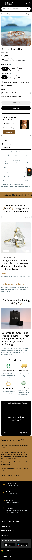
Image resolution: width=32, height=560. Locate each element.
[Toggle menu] (2, 3)
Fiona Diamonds (10, 557)
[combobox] (16, 9)
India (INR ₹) (7, 551)
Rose (20, 68)
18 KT (18, 77)
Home (3, 14)
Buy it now (16, 108)
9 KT (4, 77)
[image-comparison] (16, 237)
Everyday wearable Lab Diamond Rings (18, 14)
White (13, 68)
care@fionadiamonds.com (13, 502)
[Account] (26, 3)
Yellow (5, 68)
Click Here (4, 458)
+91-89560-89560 (11, 494)
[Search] (28, 9)
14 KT (11, 77)
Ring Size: (3, 89)
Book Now (9, 132)
